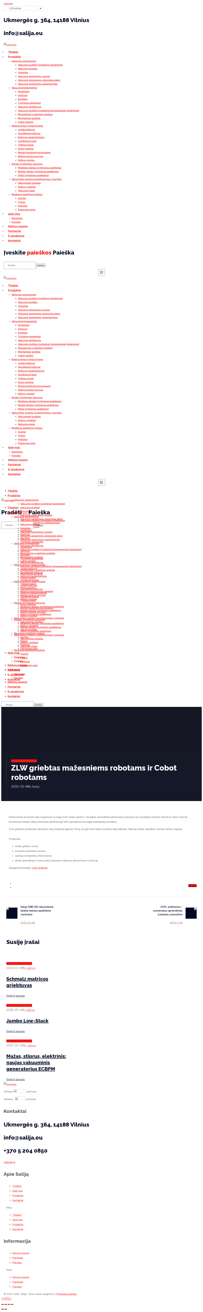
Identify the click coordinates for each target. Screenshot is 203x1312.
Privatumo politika (66, 1294)
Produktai (17, 1195)
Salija (35, 786)
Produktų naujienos (24, 760)
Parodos (17, 1262)
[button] (101, 1207)
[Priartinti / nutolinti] (12, 1304)
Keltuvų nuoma (20, 1253)
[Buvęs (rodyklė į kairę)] (2, 1309)
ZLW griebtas (40, 868)
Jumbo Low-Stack (27, 1020)
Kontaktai (17, 1200)
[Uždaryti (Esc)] (2, 1304)
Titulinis (16, 1186)
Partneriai (17, 1258)
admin (31, 968)
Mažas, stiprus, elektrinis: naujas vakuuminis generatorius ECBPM (36, 1062)
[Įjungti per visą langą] (9, 1304)
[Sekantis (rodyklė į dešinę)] (5, 1309)
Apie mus (17, 1191)
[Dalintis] (5, 1304)
